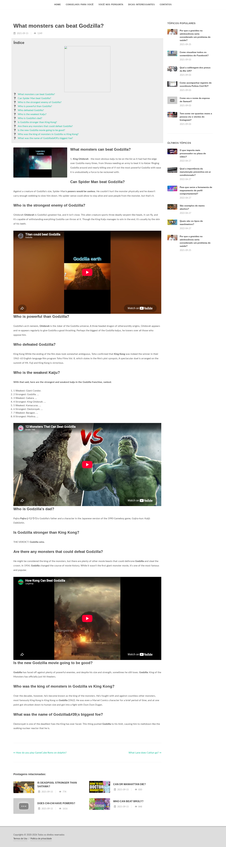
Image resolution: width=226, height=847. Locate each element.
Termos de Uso (20, 839)
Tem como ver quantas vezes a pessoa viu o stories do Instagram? (196, 116)
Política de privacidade (41, 839)
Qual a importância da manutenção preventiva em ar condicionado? (195, 171)
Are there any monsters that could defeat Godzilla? (45, 126)
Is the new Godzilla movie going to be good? (41, 130)
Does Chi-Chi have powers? (56, 803)
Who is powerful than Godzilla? (35, 106)
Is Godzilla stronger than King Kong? (37, 122)
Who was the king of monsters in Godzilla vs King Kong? (48, 134)
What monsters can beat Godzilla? (36, 94)
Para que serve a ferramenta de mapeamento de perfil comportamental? (196, 190)
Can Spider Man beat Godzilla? (34, 98)
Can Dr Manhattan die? (129, 784)
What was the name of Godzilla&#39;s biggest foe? (45, 138)
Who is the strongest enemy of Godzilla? (39, 102)
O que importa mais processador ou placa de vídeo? (193, 153)
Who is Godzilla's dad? (30, 118)
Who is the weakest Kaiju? (32, 114)
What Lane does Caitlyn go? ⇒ (145, 752)
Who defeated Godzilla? (31, 110)
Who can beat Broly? (128, 801)
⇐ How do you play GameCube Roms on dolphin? (40, 752)
